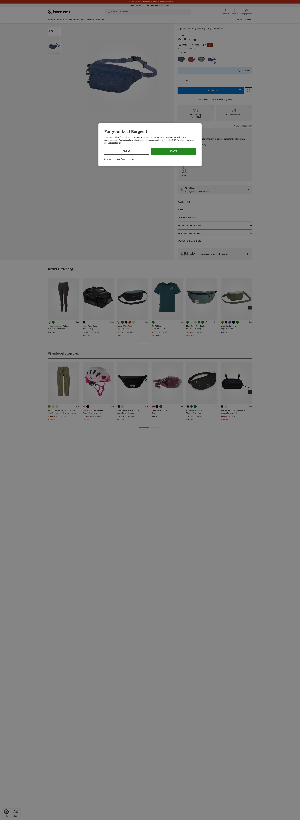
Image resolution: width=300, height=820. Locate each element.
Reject (126, 151)
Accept (173, 151)
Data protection (114, 143)
